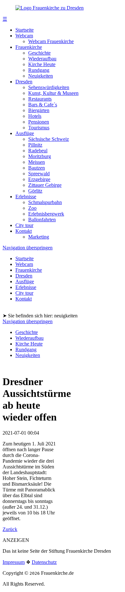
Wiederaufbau (42, 58)
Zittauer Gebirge (45, 185)
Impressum (14, 562)
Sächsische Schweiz (48, 139)
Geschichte (39, 53)
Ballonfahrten (42, 219)
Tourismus (38, 127)
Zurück (10, 529)
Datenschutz (44, 562)
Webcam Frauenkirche (51, 41)
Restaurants (40, 99)
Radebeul (37, 150)
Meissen (36, 162)
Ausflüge (24, 133)
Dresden (23, 81)
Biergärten (38, 110)
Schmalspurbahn (45, 202)
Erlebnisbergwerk (46, 213)
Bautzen (36, 168)
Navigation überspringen (28, 247)
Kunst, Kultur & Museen (53, 93)
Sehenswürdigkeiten (48, 87)
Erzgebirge (39, 179)
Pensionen (38, 122)
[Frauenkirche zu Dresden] (49, 8)
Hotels (34, 116)
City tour (24, 225)
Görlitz (35, 191)
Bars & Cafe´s (42, 104)
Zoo (32, 208)
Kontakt (23, 231)
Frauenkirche (28, 47)
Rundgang (38, 70)
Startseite (24, 30)
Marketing (38, 236)
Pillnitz (35, 145)
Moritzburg (39, 156)
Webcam (24, 35)
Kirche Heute (41, 64)
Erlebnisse (25, 196)
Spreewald (39, 173)
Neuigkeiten (40, 76)
